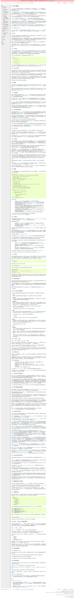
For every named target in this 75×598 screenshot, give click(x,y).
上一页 (67, 589)
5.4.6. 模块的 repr (5, 21)
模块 (71, 589)
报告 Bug (3, 43)
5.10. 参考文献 (4, 34)
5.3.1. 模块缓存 (5, 11)
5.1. (4, 7)
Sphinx (71, 597)
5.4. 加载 (3, 15)
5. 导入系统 (3, 6)
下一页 (69, 589)
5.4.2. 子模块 (5, 17)
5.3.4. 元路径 (5, 14)
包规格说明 (33, 562)
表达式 (3, 40)
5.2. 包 (3, 8)
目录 (2, 5)
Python (3, 589)
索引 (73, 589)
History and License (66, 593)
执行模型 (3, 37)
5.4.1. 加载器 (5, 16)
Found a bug (72, 596)
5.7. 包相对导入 (4, 29)
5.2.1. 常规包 (5, 9)
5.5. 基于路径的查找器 (5, 24)
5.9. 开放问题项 (4, 33)
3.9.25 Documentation (24, 589)
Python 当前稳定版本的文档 (50, 0)
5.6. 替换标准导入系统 (5, 28)
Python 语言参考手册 (30, 589)
